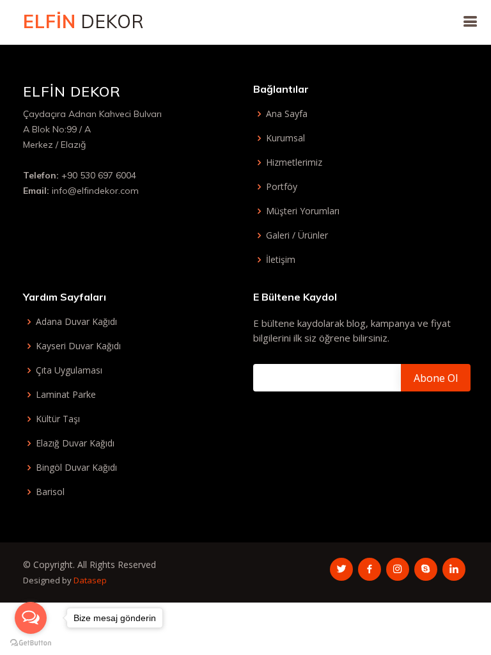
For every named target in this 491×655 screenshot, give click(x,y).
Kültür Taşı (58, 418)
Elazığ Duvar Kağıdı (75, 443)
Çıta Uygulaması (69, 370)
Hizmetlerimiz (294, 162)
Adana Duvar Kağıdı (76, 321)
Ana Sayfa (287, 113)
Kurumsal (285, 138)
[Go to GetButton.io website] (30, 642)
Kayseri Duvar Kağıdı (78, 346)
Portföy (281, 186)
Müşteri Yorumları (302, 211)
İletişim (280, 259)
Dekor (83, 21)
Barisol (50, 491)
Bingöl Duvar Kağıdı (76, 467)
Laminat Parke (66, 394)
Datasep (90, 580)
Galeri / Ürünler (297, 235)
